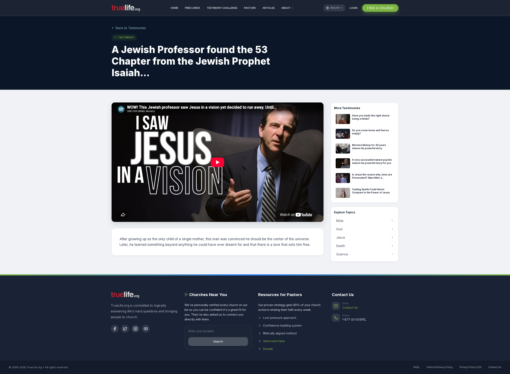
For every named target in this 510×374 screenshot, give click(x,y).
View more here (274, 341)
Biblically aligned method (280, 333)
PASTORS (250, 8)
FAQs (416, 367)
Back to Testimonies (131, 28)
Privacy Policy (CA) (471, 367)
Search (218, 341)
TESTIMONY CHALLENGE (222, 8)
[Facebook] (115, 329)
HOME (174, 8)
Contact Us (350, 307)
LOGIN (353, 8)
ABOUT (285, 8)
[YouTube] (146, 329)
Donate (268, 349)
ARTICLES (269, 8)
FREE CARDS (192, 8)
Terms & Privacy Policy (439, 367)
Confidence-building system (282, 325)
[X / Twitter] (125, 329)
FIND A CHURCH (380, 8)
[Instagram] (135, 329)
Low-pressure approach (279, 318)
